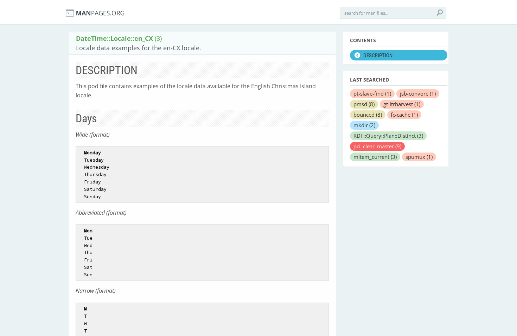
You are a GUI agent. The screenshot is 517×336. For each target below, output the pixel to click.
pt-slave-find (372, 93)
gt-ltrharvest (401, 104)
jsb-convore (418, 93)
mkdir (364, 125)
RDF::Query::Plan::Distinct (388, 135)
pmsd (364, 104)
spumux (419, 156)
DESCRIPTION (377, 55)
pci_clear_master (377, 146)
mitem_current (375, 156)
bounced (367, 114)
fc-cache (404, 114)
